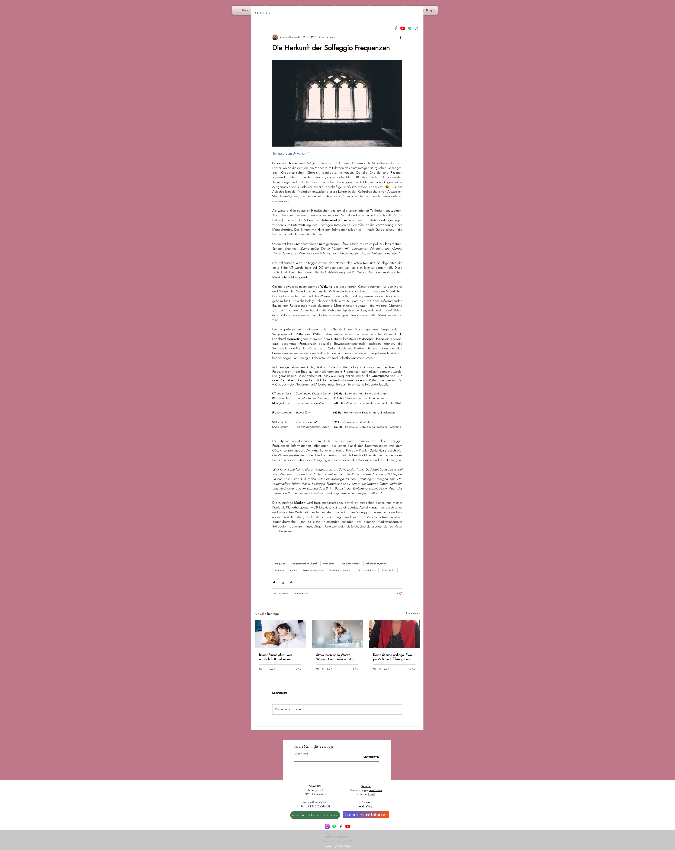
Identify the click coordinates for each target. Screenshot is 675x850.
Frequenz (280, 563)
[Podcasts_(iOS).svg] (327, 826)
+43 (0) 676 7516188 (318, 806)
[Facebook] (396, 28)
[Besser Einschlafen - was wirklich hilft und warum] (280, 634)
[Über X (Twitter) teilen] (282, 582)
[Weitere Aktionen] (400, 37)
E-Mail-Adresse (301, 754)
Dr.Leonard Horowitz (340, 570)
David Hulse (388, 570)
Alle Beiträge (262, 13)
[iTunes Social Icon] (416, 28)
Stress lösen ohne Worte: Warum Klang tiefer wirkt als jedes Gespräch (335, 657)
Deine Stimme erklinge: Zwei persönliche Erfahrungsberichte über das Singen (394, 657)
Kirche (293, 570)
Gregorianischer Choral (304, 563)
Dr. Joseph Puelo (367, 570)
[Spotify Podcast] (334, 826)
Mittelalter (328, 563)
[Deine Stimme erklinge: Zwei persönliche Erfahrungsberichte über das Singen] (394, 634)
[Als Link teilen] (291, 582)
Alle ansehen (413, 613)
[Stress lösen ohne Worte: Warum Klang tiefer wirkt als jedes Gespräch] (337, 634)
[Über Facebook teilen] (274, 582)
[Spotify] (409, 28)
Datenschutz (344, 833)
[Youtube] (402, 28)
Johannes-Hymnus (376, 563)
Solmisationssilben (313, 570)
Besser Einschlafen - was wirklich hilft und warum (275, 657)
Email (371, 794)
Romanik (279, 570)
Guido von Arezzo (350, 563)
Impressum (329, 833)
